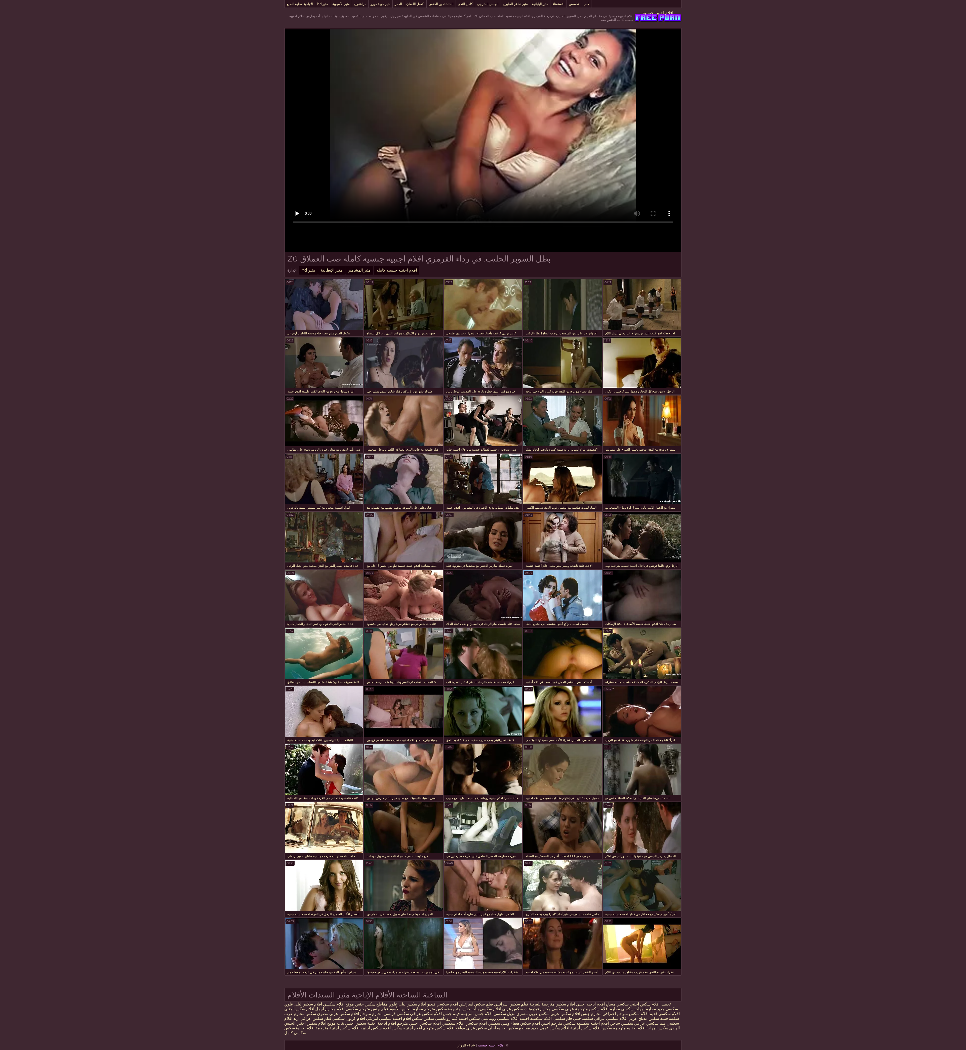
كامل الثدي (465, 4)
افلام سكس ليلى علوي (406, 1004)
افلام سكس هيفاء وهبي (520, 1023)
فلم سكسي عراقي (650, 1023)
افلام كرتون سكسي (348, 1018)
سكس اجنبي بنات (351, 1023)
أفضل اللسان (415, 4)
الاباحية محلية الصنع (300, 4)
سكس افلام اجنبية (407, 1018)
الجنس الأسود (400, 1009)
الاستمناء (558, 4)
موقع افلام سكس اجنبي (316, 1023)
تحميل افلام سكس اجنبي (650, 1004)
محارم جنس (590, 1013)
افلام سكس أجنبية (585, 1028)
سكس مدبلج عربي (643, 1018)
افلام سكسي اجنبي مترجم (419, 1023)
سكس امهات (657, 1028)
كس (586, 4)
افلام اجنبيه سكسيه (593, 1023)
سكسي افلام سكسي (482, 1023)
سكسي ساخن (621, 1023)
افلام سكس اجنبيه (375, 1028)
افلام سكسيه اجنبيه (535, 1018)
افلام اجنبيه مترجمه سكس (623, 1028)
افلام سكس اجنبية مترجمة (337, 1028)
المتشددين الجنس (441, 4)
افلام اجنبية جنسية (658, 12)
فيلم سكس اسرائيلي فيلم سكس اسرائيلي (493, 1004)
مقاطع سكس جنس (370, 1004)
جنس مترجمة (458, 1009)
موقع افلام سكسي (338, 1004)
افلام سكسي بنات (485, 1009)
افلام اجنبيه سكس (407, 1028)
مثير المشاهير (359, 270)
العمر (398, 4)
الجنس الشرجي (488, 4)
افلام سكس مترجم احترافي (625, 1013)
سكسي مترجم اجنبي (558, 1023)
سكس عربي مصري (532, 1013)
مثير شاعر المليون (515, 4)
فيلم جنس (379, 1009)
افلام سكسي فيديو (442, 1004)
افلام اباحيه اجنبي (590, 1004)
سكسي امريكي (378, 1018)
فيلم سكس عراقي (315, 1018)
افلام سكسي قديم (664, 1013)
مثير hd (322, 4)
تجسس (574, 4)
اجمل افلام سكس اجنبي (304, 1009)
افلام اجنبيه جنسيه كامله (396, 270)
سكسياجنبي (583, 1018)
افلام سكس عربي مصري (338, 1013)
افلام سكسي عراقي (610, 1018)
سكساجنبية (669, 1018)
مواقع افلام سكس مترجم (444, 1028)
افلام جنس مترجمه (477, 1013)
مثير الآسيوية (341, 4)
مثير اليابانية (540, 4)
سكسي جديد (667, 1009)
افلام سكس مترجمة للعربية (552, 1004)
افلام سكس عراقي (426, 1013)
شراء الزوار (466, 1045)
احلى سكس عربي (480, 1028)
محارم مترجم (371, 1013)
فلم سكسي (562, 1018)
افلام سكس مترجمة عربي (586, 1009)
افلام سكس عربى (564, 1013)
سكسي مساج (617, 1004)
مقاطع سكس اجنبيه (513, 1028)
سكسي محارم (621, 1009)
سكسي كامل (295, 1032)
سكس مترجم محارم (429, 1009)
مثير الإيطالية (331, 270)
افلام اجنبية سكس (299, 1028)
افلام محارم (335, 1009)
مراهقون (360, 4)
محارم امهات (644, 1009)
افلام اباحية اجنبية (381, 1023)
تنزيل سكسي (504, 1013)
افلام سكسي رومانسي (499, 1018)
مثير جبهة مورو (380, 4)
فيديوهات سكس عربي (520, 1009)
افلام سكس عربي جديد (550, 1028)
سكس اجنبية (469, 1018)
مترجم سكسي (357, 1009)
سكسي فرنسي (396, 1013)
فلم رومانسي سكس (441, 1018)
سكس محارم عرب (300, 1013)
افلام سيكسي (453, 1023)
